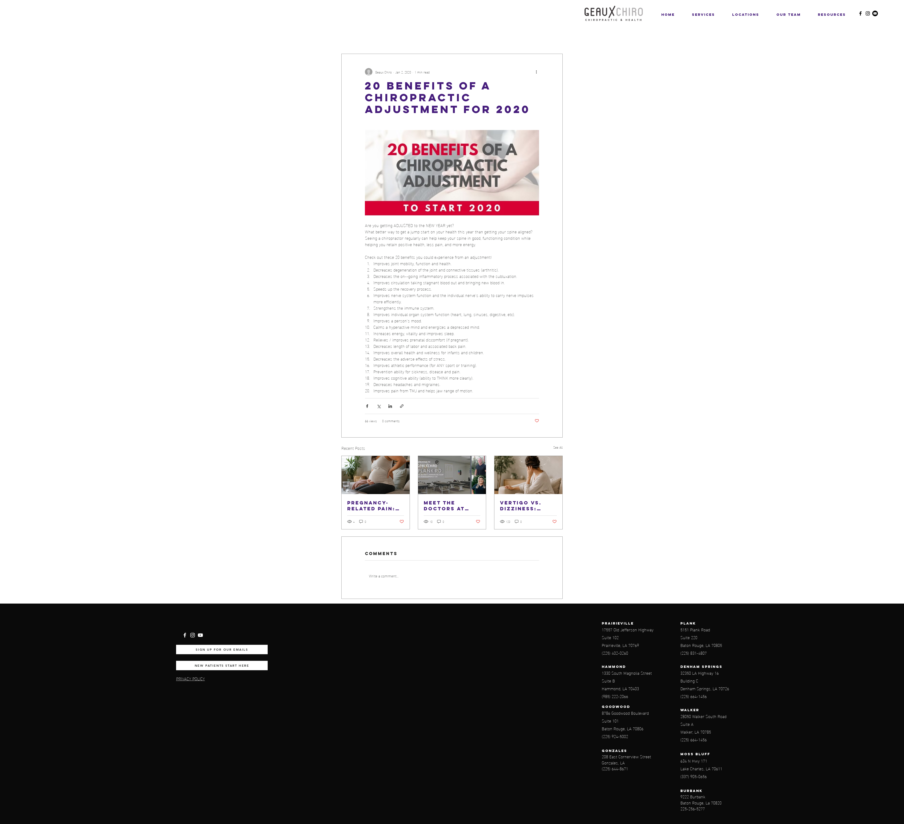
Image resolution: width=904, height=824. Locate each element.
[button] (745, 14)
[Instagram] (868, 13)
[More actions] (536, 72)
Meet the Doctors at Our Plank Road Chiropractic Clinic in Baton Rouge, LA (451, 505)
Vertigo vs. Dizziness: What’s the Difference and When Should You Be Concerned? (527, 505)
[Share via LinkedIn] (390, 406)
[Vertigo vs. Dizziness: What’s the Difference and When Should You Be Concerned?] (528, 475)
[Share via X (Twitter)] (378, 406)
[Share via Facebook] (367, 406)
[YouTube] (875, 13)
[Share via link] (402, 406)
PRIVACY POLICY (190, 678)
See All (558, 447)
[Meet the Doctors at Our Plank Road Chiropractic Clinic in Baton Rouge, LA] (452, 475)
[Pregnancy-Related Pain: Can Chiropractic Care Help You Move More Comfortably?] (376, 475)
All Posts (349, 39)
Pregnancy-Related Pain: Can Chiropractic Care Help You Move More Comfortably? (372, 505)
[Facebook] (860, 13)
